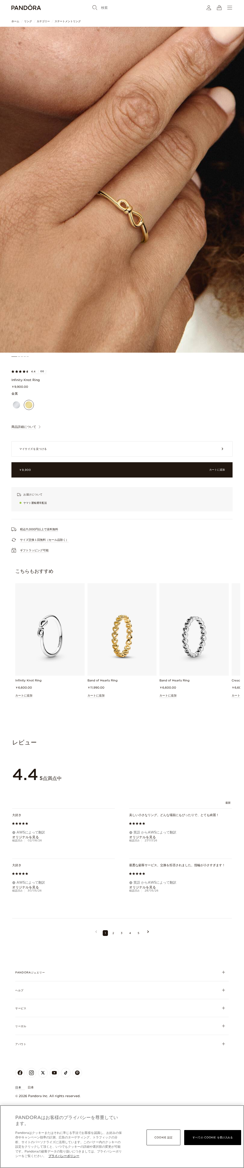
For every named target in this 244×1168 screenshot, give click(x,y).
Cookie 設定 (163, 1137)
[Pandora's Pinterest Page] (77, 1073)
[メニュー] (229, 7)
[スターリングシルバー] (16, 405)
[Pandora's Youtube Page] (54, 1073)
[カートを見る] (219, 7)
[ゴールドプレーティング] (29, 405)
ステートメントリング (68, 21)
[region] (122, 1136)
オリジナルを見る (25, 837)
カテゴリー (43, 21)
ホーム (15, 21)
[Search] (94, 7)
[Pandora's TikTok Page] (66, 1073)
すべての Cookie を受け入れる (213, 1137)
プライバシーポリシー (63, 1156)
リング (28, 21)
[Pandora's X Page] (43, 1073)
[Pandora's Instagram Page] (31, 1073)
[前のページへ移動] (96, 933)
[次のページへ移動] (148, 933)
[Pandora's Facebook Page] (20, 1073)
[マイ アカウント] (208, 7)
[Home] (26, 8)
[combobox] (228, 803)
